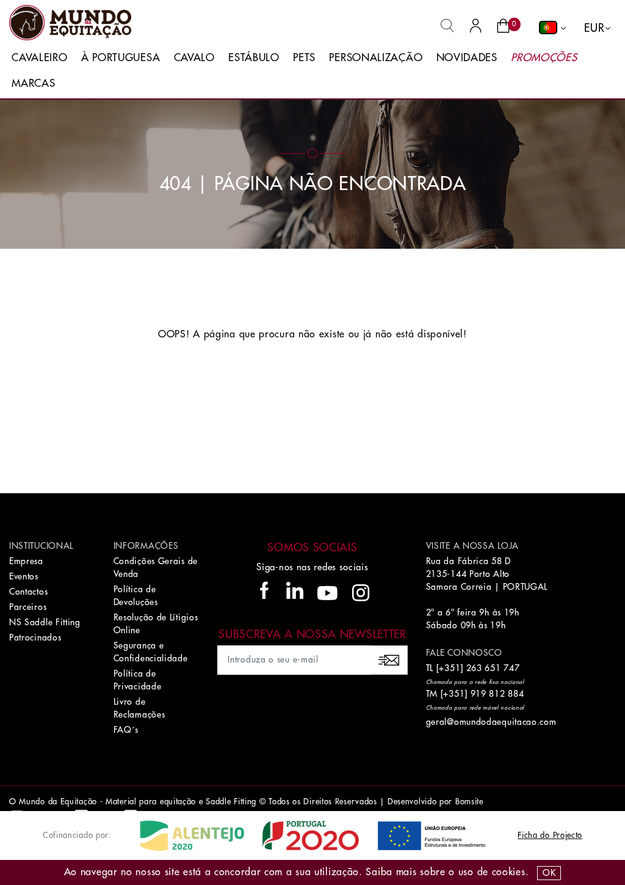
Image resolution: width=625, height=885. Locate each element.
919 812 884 (497, 693)
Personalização (375, 58)
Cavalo (194, 58)
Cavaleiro (39, 58)
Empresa (26, 561)
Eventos (23, 576)
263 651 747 (493, 668)
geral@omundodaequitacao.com (491, 722)
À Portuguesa (120, 58)
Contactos (28, 591)
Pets (304, 58)
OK (549, 872)
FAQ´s (126, 729)
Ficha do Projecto (550, 835)
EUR (594, 28)
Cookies (509, 872)
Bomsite (469, 802)
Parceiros (27, 607)
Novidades (466, 58)
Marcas (33, 83)
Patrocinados (35, 637)
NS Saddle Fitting (45, 622)
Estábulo (254, 58)
